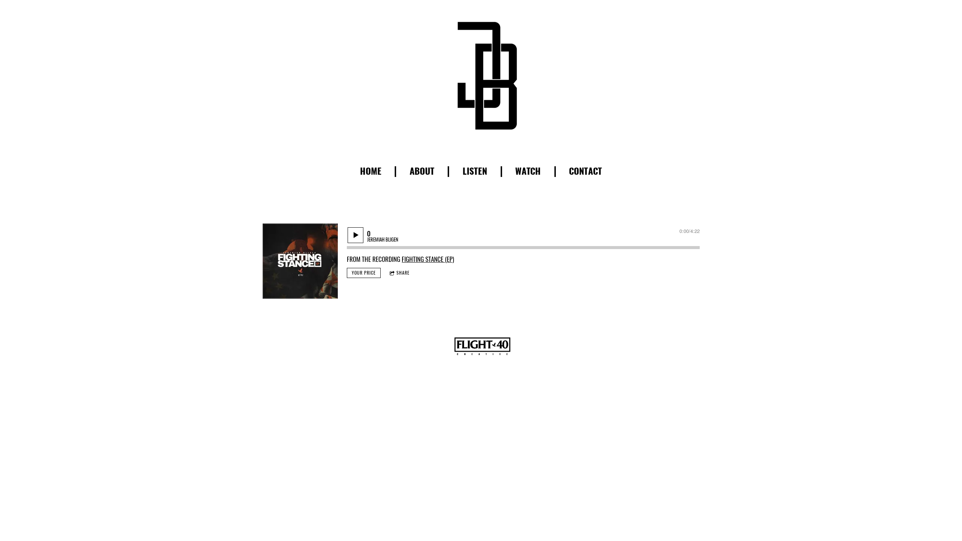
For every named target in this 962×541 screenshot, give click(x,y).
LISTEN (475, 171)
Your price (364, 273)
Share (403, 273)
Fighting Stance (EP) (428, 259)
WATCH (528, 171)
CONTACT (585, 171)
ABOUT (422, 171)
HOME (370, 171)
